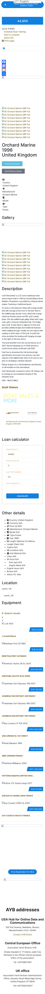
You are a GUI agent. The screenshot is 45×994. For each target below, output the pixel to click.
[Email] (22, 70)
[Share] (22, 74)
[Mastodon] (22, 66)
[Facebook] (22, 62)
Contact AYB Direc (22, 934)
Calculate (22, 496)
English (24, 1)
